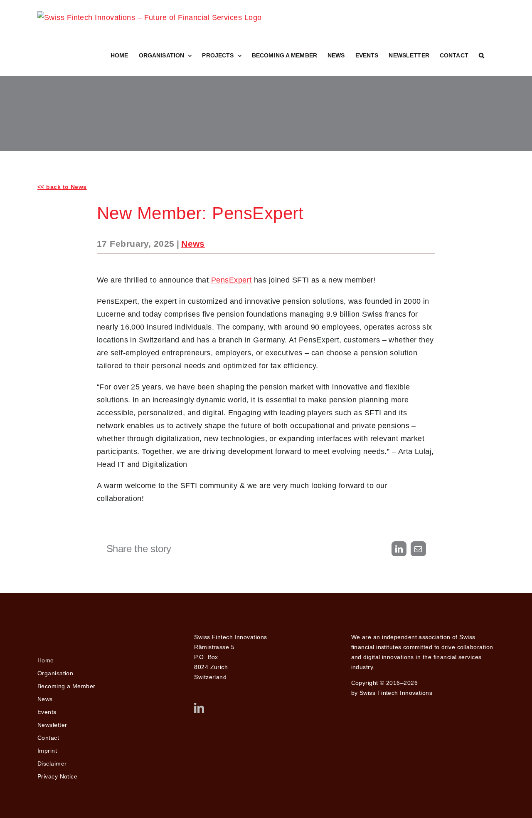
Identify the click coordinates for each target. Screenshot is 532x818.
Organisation (55, 673)
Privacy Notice (57, 776)
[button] (481, 55)
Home (45, 660)
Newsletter (52, 724)
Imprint (47, 750)
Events (47, 712)
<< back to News (62, 186)
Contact (48, 737)
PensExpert (231, 280)
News (193, 243)
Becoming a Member (66, 686)
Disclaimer (52, 763)
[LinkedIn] (199, 708)
